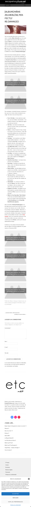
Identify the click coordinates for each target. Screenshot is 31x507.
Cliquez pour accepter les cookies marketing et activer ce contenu (15, 83)
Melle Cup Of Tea (8, 442)
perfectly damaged (12, 302)
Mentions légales (8, 469)
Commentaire (8, 328)
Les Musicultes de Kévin (10, 440)
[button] (29, 479)
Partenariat (7, 472)
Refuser (15, 497)
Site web (6, 353)
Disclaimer (7, 467)
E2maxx (6, 433)
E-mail (6, 347)
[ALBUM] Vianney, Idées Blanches (12, 312)
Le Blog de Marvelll (9, 438)
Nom (6, 341)
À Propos (7, 462)
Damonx (6, 428)
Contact (7, 465)
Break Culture (7, 426)
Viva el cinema (8, 450)
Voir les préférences (15, 501)
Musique (15, 301)
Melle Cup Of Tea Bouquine (10, 445)
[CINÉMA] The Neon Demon (20, 314)
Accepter (15, 493)
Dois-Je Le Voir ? (8, 430)
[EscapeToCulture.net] (15, 2)
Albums (11, 301)
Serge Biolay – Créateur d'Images (12, 447)
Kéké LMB (7, 435)
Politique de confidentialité (15, 505)
